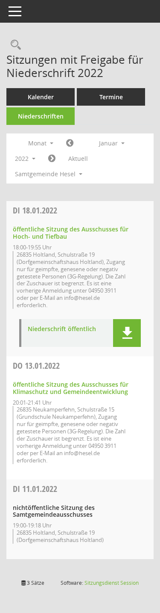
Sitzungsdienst (111, 582)
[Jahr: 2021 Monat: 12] (70, 143)
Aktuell (78, 158)
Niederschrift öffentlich (62, 329)
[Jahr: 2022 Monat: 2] (52, 158)
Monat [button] (38, 143)
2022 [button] (22, 158)
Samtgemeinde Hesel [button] (46, 174)
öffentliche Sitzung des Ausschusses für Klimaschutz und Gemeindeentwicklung (70, 388)
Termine (111, 97)
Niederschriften (41, 116)
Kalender (41, 97)
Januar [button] (109, 143)
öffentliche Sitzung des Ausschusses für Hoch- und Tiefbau (70, 232)
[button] (127, 333)
